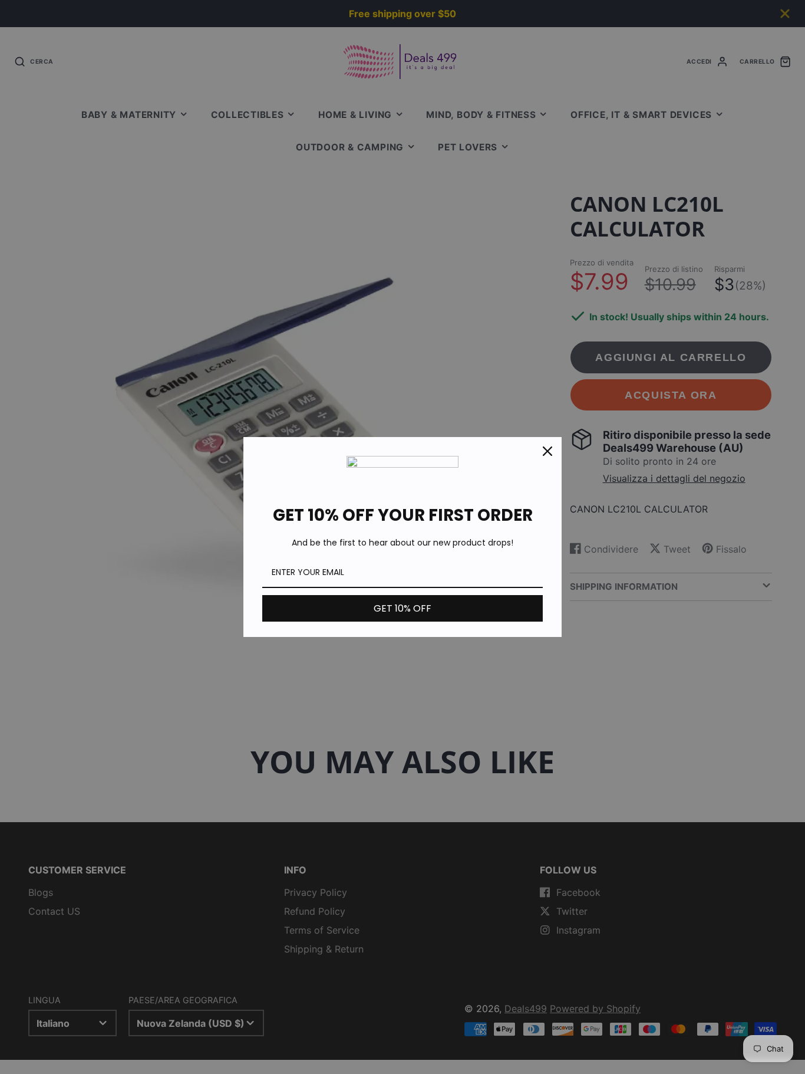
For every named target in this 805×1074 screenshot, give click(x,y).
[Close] (547, 451)
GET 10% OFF (402, 608)
